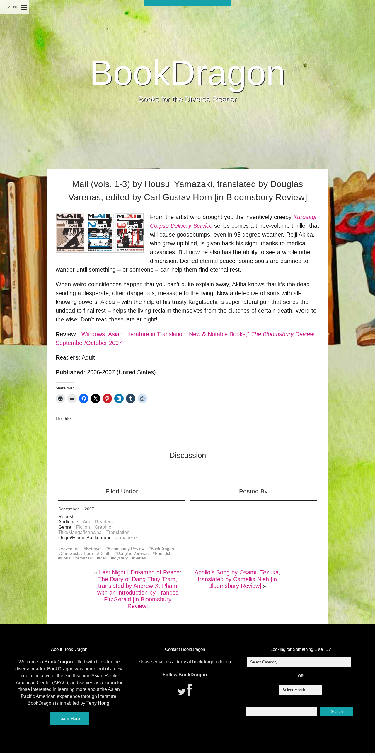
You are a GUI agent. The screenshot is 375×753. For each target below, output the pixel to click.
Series (140, 558)
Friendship (165, 553)
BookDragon (188, 72)
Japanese (126, 537)
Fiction (83, 527)
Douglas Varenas (133, 553)
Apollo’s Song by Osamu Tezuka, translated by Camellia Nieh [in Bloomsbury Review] (237, 579)
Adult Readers (98, 521)
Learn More (69, 718)
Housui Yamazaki (77, 558)
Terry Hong (97, 703)
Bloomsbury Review (126, 548)
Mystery (120, 558)
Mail (103, 558)
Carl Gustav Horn (77, 553)
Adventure (70, 548)
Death (104, 553)
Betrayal (93, 548)
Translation (117, 532)
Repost (65, 516)
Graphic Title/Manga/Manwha (84, 530)
